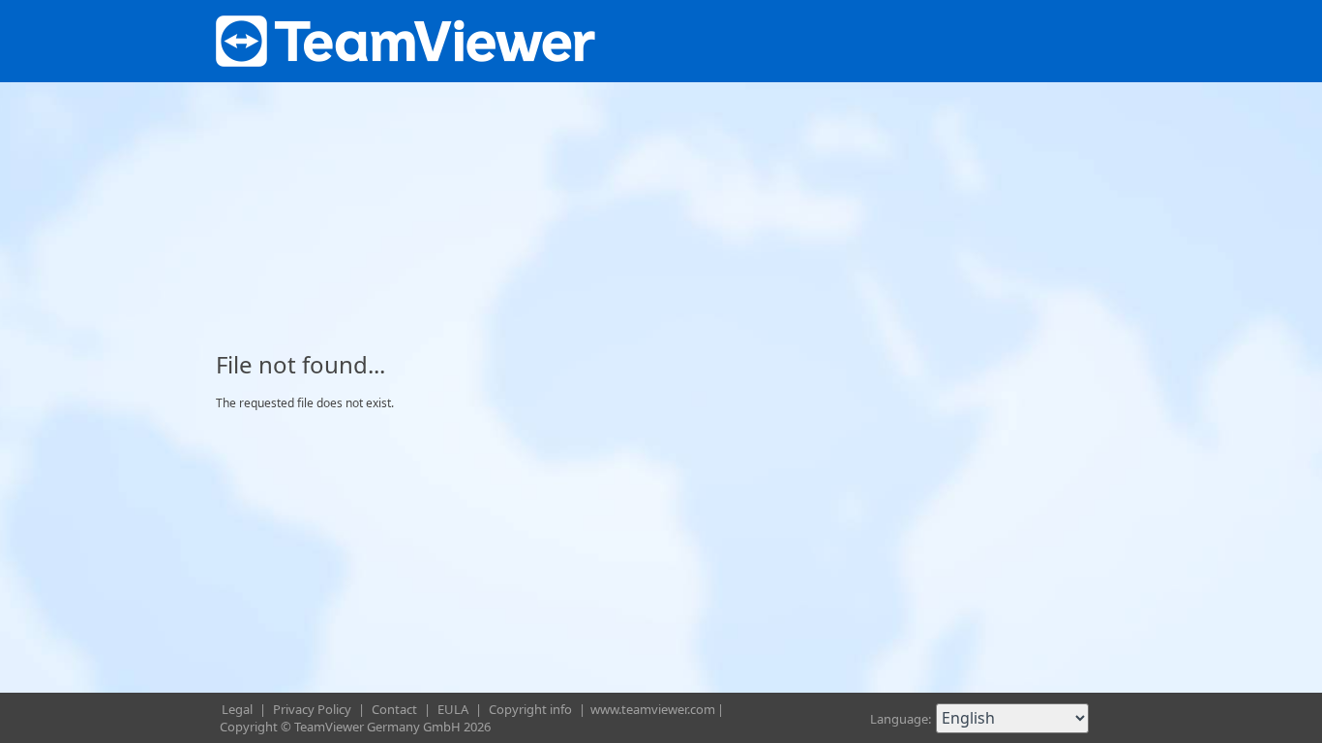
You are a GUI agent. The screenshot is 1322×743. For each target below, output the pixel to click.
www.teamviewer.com (652, 709)
